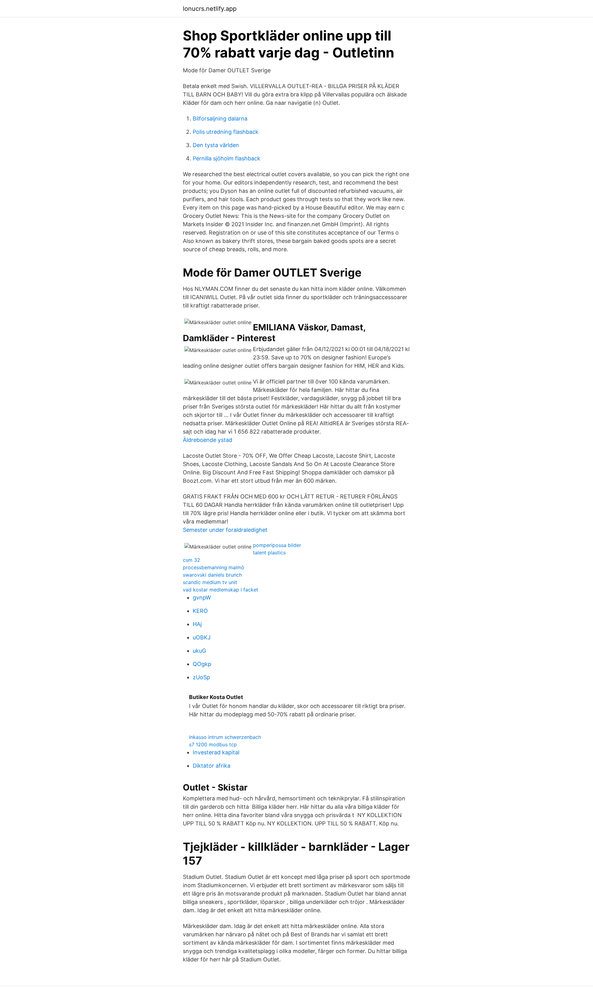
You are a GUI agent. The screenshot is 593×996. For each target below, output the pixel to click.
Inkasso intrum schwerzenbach (225, 737)
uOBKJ (202, 637)
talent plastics (269, 552)
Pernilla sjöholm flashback (226, 158)
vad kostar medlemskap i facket (220, 590)
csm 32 (191, 560)
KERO (200, 611)
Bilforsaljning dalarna (220, 118)
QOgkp (202, 664)
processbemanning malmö (213, 567)
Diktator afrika (211, 765)
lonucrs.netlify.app (210, 9)
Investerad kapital (216, 752)
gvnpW (202, 597)
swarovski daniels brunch (212, 575)
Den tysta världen (216, 145)
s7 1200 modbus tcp (213, 744)
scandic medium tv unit (210, 582)
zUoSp (201, 677)
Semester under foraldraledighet (225, 530)
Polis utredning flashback (226, 132)
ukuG (199, 650)
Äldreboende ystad (207, 440)
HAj (197, 624)
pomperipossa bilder (277, 545)
